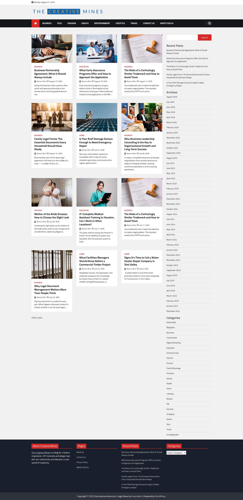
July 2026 (170, 102)
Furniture (170, 373)
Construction (171, 337)
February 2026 (172, 127)
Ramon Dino (41, 81)
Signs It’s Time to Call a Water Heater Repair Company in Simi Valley (141, 261)
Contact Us (149, 23)
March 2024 (171, 239)
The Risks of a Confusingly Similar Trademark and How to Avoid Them (141, 73)
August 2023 (171, 275)
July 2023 (170, 280)
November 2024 (173, 203)
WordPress (160, 496)
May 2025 (170, 173)
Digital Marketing (173, 342)
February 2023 (172, 300)
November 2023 (173, 260)
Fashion (72, 23)
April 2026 (170, 117)
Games (169, 378)
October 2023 (172, 265)
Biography (170, 327)
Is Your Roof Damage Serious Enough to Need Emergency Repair (96, 142)
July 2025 (170, 163)
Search (204, 37)
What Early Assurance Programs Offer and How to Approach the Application (95, 73)
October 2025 (172, 147)
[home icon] (36, 23)
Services (170, 409)
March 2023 (171, 295)
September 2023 (173, 270)
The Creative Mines (41, 452)
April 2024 (170, 234)
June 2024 (170, 224)
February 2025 (172, 188)
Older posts (37, 317)
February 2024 (172, 244)
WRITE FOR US (166, 23)
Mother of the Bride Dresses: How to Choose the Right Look (51, 215)
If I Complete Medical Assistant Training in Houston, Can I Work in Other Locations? (96, 219)
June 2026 (170, 107)
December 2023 (173, 255)
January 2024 (172, 249)
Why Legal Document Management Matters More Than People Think (50, 289)
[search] (209, 23)
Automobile (171, 322)
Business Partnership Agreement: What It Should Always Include (50, 73)
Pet (167, 403)
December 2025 (173, 137)
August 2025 (171, 158)
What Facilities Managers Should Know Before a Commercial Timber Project (94, 261)
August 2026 (171, 96)
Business (46, 23)
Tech (59, 23)
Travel (134, 23)
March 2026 (171, 122)
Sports (169, 419)
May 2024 (170, 229)
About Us (80, 452)
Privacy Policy (82, 462)
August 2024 (171, 214)
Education (84, 67)
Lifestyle (120, 23)
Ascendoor (137, 496)
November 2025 (173, 142)
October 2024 (172, 209)
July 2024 (170, 219)
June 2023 (170, 285)
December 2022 (173, 311)
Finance (169, 363)
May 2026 (170, 112)
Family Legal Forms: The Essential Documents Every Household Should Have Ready (50, 144)
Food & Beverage (173, 368)
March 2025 (171, 183)
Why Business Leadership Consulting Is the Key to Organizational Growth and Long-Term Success (140, 144)
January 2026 (172, 132)
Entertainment (102, 23)
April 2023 (170, 290)
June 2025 (170, 168)
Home (81, 135)
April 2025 (170, 178)
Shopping (170, 414)
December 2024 (173, 198)
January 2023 (172, 305)
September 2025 (173, 153)
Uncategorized (172, 434)
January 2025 (172, 193)
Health (85, 23)
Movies (169, 398)
